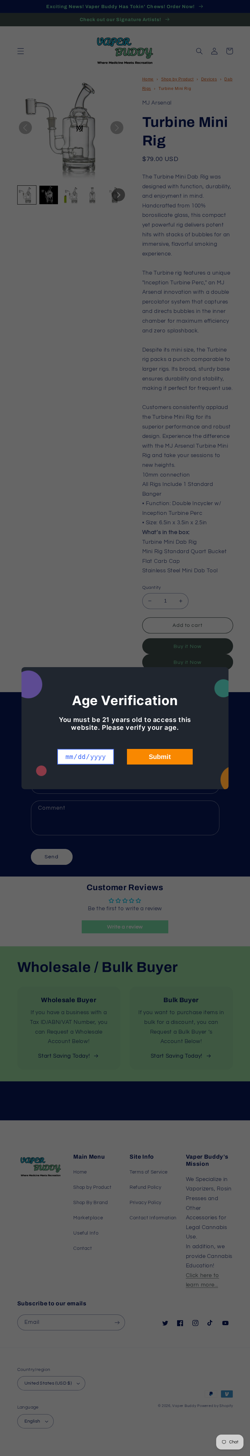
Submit (160, 756)
